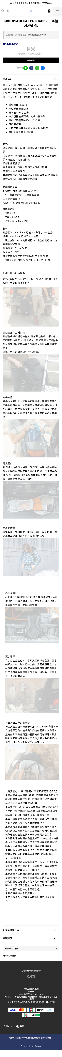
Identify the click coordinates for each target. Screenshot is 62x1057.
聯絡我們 (31, 60)
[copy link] (43, 68)
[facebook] (31, 68)
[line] (25, 68)
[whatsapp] (37, 68)
